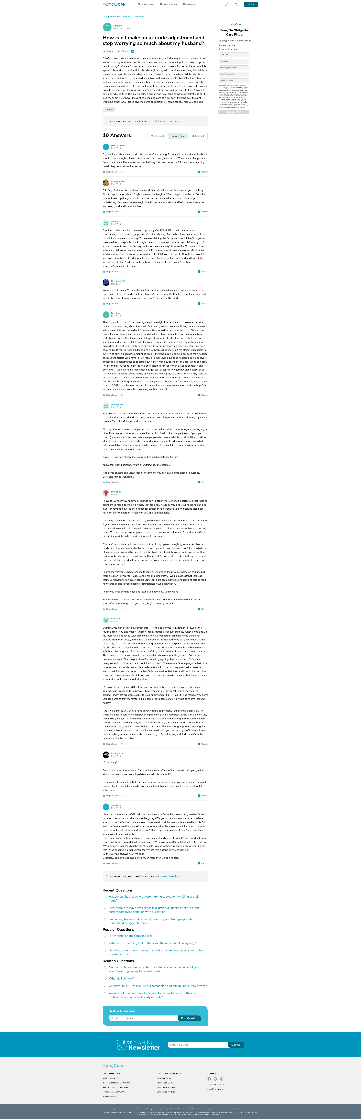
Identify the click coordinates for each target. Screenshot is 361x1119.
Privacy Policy (230, 106)
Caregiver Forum (164, 1078)
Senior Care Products (166, 1092)
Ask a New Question (167, 121)
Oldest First (198, 136)
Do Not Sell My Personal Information (208, 1114)
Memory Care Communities (114, 1092)
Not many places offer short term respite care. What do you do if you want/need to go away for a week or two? (154, 969)
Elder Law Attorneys (166, 1087)
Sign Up (236, 1045)
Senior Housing (229, 49)
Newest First (178, 136)
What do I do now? (121, 979)
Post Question (189, 1018)
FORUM (191, 4)
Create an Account (215, 1084)
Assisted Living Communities (115, 1087)
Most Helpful (157, 136)
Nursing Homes (109, 1096)
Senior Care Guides (165, 1082)
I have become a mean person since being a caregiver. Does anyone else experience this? (156, 952)
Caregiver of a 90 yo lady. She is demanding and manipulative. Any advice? (158, 986)
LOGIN (251, 4)
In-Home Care (228, 45)
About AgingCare (215, 1089)
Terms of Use (175, 1114)
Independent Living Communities (117, 1082)
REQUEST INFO (234, 112)
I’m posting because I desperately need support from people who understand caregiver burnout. (151, 921)
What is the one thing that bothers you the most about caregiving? (152, 943)
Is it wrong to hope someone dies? (131, 936)
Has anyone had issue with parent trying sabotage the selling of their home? (154, 899)
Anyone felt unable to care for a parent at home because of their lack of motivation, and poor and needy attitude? (155, 995)
